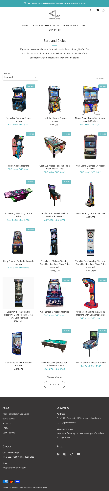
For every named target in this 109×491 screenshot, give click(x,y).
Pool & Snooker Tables (46, 25)
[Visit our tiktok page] (71, 454)
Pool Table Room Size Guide (16, 414)
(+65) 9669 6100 (26, 457)
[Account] (90, 10)
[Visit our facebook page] (58, 454)
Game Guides (9, 419)
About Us (7, 423)
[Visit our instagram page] (64, 454)
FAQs (5, 428)
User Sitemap (9, 433)
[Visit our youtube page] (78, 454)
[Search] (103, 10)
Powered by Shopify (10, 487)
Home (25, 25)
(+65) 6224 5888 (10, 457)
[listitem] (54, 3)
